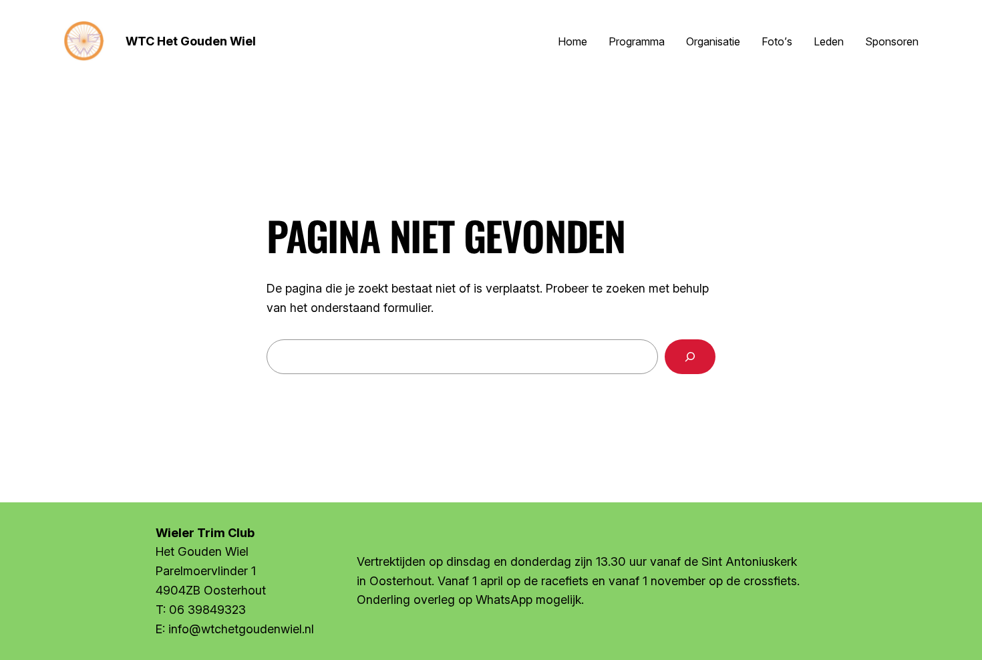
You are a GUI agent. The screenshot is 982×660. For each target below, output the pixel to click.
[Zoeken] (690, 356)
